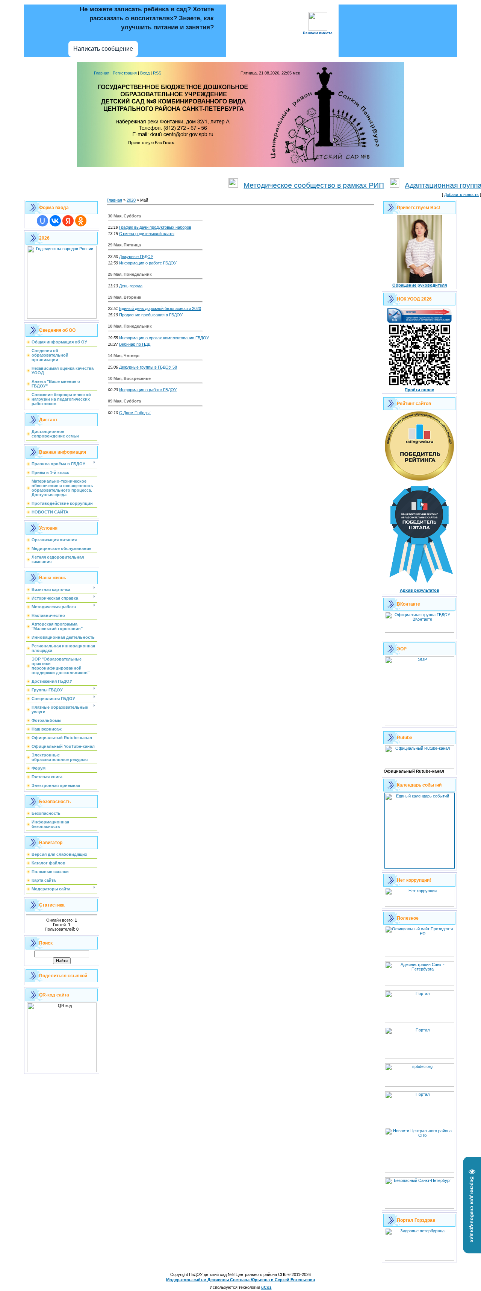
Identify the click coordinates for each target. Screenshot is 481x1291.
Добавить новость (461, 194)
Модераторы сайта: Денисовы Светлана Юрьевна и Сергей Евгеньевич (240, 1279)
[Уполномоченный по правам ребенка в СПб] (419, 1085)
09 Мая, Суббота (124, 401)
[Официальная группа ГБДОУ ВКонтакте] (419, 631)
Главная (101, 73)
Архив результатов (419, 590)
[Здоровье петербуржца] (419, 1259)
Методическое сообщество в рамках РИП (293, 185)
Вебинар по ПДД (134, 344)
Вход (145, 73)
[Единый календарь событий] (419, 866)
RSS (157, 73)
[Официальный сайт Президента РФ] (419, 955)
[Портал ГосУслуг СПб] (419, 1021)
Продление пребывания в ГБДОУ (151, 315)
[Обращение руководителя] (419, 281)
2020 (131, 200)
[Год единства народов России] (62, 317)
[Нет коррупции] (419, 905)
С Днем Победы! (135, 412)
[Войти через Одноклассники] (80, 220)
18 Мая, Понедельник (130, 326)
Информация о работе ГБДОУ (148, 263)
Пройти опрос (419, 389)
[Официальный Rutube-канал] (419, 767)
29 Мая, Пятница (124, 245)
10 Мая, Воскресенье (129, 378)
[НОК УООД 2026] (419, 386)
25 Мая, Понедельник (130, 274)
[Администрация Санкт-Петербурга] (419, 984)
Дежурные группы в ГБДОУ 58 (148, 367)
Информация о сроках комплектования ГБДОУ (164, 338)
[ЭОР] (419, 724)
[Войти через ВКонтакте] (55, 220)
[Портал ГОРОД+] (419, 1121)
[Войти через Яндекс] (68, 220)
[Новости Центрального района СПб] (419, 1171)
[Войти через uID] (42, 220)
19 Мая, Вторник (124, 297)
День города (130, 286)
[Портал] (419, 1057)
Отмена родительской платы (146, 233)
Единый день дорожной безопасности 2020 (160, 308)
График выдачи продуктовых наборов (155, 227)
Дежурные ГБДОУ (136, 256)
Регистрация (125, 73)
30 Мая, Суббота (124, 216)
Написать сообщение (103, 49)
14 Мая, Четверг (124, 355)
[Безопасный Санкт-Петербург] (419, 1207)
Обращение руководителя (419, 285)
